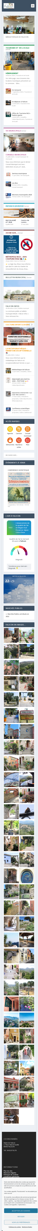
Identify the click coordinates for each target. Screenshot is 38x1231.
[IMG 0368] (11, 979)
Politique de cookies (15, 1227)
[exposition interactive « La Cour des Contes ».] (8, 393)
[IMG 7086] (26, 802)
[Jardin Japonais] (11, 658)
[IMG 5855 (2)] (26, 722)
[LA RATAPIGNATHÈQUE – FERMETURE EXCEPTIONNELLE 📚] (19, 336)
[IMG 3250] (26, 658)
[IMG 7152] (11, 1107)
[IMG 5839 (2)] (11, 835)
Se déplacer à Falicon (19, 102)
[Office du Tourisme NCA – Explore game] (8, 114)
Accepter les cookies (21, 1211)
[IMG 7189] (11, 1075)
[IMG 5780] (11, 883)
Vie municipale (25, 175)
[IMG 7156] (11, 1091)
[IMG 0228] (11, 995)
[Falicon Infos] (19, 291)
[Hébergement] (19, 61)
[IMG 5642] (11, 931)
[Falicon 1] (26, 1027)
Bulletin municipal (23, 308)
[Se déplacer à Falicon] (8, 102)
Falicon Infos (12, 306)
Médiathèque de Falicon (17, 37)
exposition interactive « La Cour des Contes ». (22, 394)
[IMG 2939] (11, 690)
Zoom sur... (22, 261)
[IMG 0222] (26, 995)
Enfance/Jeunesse (17, 401)
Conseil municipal (20, 157)
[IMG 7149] (26, 1107)
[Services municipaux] (8, 174)
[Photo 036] (11, 1059)
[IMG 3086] (26, 674)
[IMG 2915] (26, 690)
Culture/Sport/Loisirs (18, 119)
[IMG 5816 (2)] (26, 851)
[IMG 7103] (26, 786)
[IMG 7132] (11, 770)
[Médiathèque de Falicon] (8, 370)
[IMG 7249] (26, 738)
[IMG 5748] (26, 883)
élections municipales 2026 (22, 195)
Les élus (15, 183)
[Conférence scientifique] (8, 409)
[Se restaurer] (8, 91)
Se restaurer (16, 90)
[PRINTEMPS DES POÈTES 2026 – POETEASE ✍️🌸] (8, 380)
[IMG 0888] (26, 963)
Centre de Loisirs (25, 221)
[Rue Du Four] (26, 642)
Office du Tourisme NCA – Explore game (21, 114)
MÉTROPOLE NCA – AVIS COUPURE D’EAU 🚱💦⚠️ (16, 258)
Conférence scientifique (20, 408)
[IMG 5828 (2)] (26, 835)
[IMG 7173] (26, 1075)
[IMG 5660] (11, 915)
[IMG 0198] (11, 1011)
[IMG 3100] (11, 674)
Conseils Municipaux (16, 155)
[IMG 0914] (26, 947)
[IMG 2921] (11, 642)
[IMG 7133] (26, 754)
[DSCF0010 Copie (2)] (26, 1043)
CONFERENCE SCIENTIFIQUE (18, 470)
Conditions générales (11, 1177)
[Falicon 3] (11, 1027)
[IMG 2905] (11, 706)
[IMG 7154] (26, 1091)
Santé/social (27, 412)
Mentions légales (27, 1227)
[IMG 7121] (26, 770)
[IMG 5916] (11, 818)
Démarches (10, 445)
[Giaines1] (11, 722)
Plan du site (8, 1171)
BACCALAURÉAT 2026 (11, 221)
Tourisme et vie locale (22, 75)
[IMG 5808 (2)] (11, 867)
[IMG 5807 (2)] (26, 867)
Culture (17, 355)
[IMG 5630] (26, 931)
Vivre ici (16, 261)
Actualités (23, 117)
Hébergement (12, 73)
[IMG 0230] (26, 979)
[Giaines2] (26, 706)
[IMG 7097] (11, 802)
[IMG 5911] (26, 818)
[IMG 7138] (11, 754)
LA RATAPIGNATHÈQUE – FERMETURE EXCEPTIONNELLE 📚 (18, 350)
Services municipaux (19, 173)
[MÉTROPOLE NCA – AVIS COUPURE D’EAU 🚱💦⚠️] (19, 244)
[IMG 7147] (11, 1123)
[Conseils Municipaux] (19, 142)
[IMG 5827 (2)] (11, 851)
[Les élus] (8, 184)
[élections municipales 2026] (8, 195)
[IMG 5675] (11, 899)
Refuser (21, 1216)
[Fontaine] (26, 1011)
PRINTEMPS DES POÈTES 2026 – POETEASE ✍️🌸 (21, 380)
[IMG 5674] (26, 899)
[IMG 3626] (11, 947)
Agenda (10, 433)
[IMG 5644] (26, 915)
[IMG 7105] (11, 786)
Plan (27, 445)
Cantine (19, 433)
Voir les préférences (21, 1222)
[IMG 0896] (11, 963)
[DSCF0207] (11, 1043)
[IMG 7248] (11, 738)
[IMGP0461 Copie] (26, 1059)
